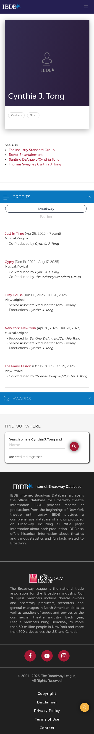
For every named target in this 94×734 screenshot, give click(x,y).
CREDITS (21, 196)
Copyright (47, 693)
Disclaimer (47, 702)
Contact (47, 728)
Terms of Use (47, 719)
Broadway (45, 209)
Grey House (14, 295)
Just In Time (14, 234)
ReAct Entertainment (26, 155)
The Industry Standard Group (32, 150)
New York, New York (20, 328)
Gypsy (9, 262)
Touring (46, 216)
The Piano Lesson (18, 366)
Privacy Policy (47, 710)
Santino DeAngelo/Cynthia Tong (34, 159)
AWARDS (22, 398)
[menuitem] (86, 7)
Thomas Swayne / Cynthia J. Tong (35, 164)
